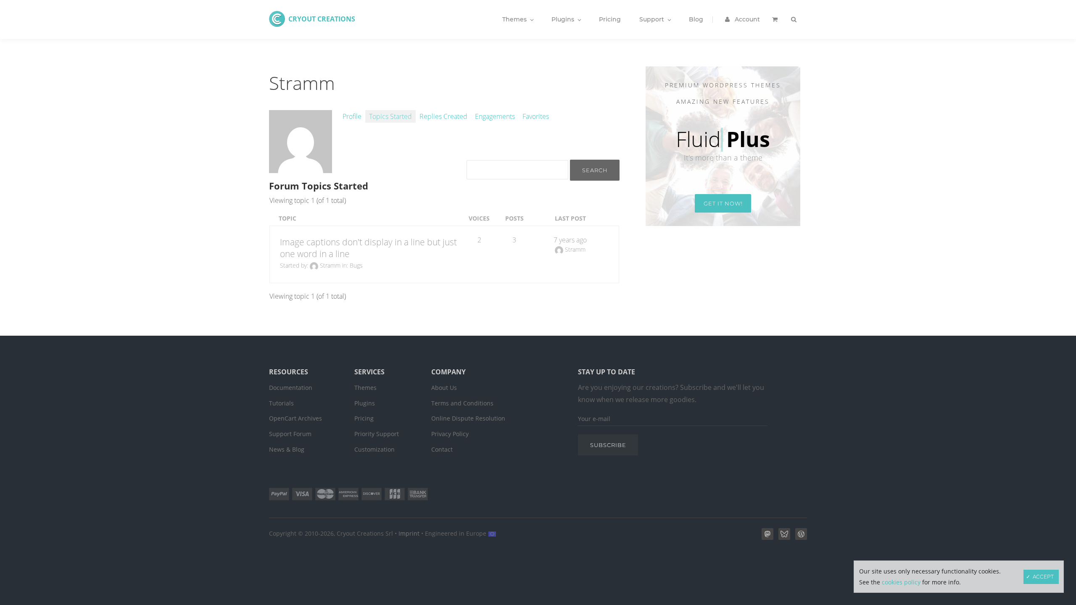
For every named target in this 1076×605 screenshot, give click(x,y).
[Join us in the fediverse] (765, 537)
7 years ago (570, 240)
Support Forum (290, 434)
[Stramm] (300, 168)
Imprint (408, 533)
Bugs (356, 265)
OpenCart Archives (295, 418)
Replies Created (443, 116)
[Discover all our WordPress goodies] (799, 537)
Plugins (364, 403)
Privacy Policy (450, 434)
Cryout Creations (321, 19)
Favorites (535, 116)
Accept (1043, 576)
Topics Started (390, 116)
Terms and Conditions (462, 403)
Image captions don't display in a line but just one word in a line (368, 248)
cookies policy (901, 582)
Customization (374, 449)
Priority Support (376, 434)
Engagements (495, 116)
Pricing (364, 418)
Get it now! (723, 203)
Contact (442, 449)
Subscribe (608, 445)
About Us (444, 388)
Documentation (290, 388)
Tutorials (281, 403)
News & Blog (286, 449)
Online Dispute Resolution (468, 418)
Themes (365, 388)
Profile (352, 116)
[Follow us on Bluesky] (782, 537)
